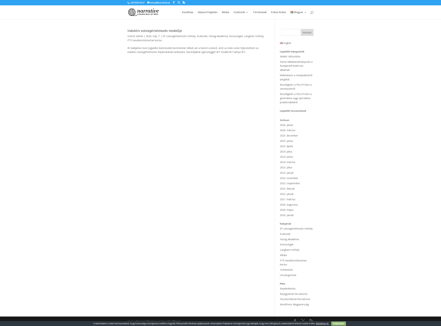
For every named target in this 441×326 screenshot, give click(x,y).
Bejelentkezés (288, 288)
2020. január (287, 215)
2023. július (286, 167)
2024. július (286, 151)
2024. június (286, 156)
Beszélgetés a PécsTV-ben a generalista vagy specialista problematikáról (296, 98)
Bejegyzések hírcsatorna (293, 294)
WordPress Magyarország (294, 304)
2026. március (287, 130)
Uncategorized (288, 275)
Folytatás (338, 323)
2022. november (289, 178)
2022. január (287, 194)
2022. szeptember (290, 183)
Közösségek (236, 36)
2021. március (287, 199)
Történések (260, 12)
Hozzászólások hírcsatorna (295, 299)
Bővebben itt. (322, 323)
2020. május (287, 209)
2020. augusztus (289, 204)
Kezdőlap (187, 12)
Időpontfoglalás (207, 12)
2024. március (287, 162)
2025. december (289, 135)
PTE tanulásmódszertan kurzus (144, 40)
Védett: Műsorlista (290, 56)
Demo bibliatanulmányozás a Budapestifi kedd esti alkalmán (296, 66)
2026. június (286, 125)
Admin (139, 36)
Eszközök (239, 12)
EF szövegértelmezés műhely (179, 36)
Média (225, 12)
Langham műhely (254, 36)
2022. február (287, 188)
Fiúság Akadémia (218, 36)
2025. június (286, 140)
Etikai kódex (278, 12)
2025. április (286, 146)
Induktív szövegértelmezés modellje (154, 30)
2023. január (287, 172)
